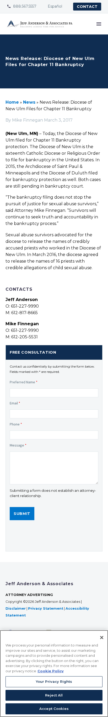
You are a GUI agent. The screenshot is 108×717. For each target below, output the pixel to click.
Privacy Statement (45, 608)
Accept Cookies (54, 708)
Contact (87, 6)
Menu (98, 24)
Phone (16, 424)
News (29, 102)
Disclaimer (16, 608)
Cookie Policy (50, 671)
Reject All (54, 695)
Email (15, 403)
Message (18, 445)
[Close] (101, 637)
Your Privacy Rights (54, 681)
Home (12, 102)
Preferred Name (23, 382)
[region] (54, 673)
